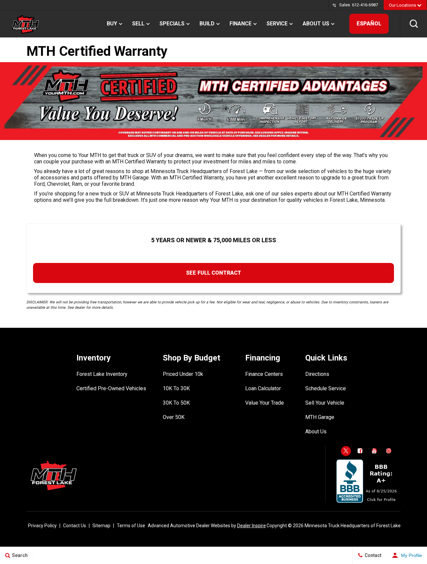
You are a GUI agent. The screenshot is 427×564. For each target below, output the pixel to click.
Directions (317, 374)
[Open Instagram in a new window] (389, 451)
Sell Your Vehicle (324, 403)
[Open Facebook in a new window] (360, 451)
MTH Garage (319, 417)
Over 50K (173, 417)
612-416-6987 (365, 4)
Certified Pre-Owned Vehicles (111, 388)
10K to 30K (176, 388)
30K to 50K (176, 403)
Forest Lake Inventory (101, 374)
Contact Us (74, 525)
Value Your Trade (264, 403)
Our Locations (403, 5)
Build (207, 23)
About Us (316, 23)
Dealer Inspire (251, 525)
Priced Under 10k (183, 374)
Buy (112, 23)
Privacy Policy (42, 525)
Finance (241, 23)
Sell (138, 23)
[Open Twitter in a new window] (346, 451)
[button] (413, 24)
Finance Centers (264, 374)
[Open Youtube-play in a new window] (375, 451)
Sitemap (101, 525)
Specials (171, 23)
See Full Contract (213, 273)
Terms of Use (131, 525)
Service (277, 23)
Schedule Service (325, 388)
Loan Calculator (263, 388)
